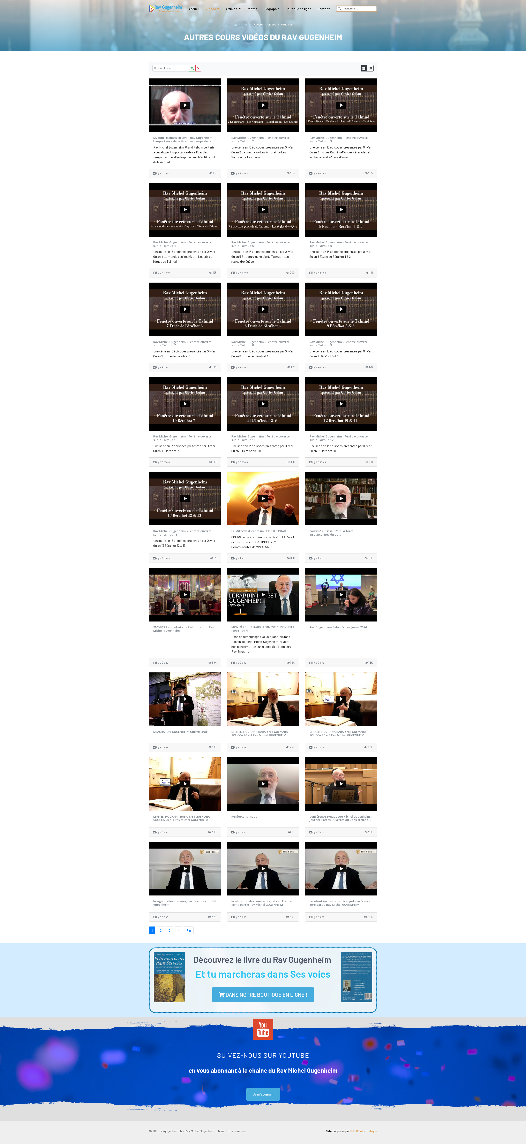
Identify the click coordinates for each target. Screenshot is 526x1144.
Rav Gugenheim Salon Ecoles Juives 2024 (338, 627)
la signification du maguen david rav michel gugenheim (184, 903)
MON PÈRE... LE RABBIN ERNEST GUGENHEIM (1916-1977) (262, 629)
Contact (323, 9)
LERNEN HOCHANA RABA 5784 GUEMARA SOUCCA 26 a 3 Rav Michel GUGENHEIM (337, 733)
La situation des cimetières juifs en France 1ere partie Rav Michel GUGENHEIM (339, 903)
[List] (370, 68)
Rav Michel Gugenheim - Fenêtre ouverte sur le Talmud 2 (260, 139)
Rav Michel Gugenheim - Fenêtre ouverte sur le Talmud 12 (338, 438)
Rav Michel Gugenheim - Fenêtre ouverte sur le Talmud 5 (260, 244)
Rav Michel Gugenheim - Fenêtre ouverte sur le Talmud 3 (338, 139)
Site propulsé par (351, 1131)
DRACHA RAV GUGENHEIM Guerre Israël (180, 732)
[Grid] (364, 68)
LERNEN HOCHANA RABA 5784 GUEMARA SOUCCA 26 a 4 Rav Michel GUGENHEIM (181, 818)
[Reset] (198, 68)
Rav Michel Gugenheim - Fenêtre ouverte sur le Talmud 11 (260, 438)
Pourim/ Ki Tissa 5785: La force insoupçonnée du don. (331, 532)
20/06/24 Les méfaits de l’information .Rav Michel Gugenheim (183, 629)
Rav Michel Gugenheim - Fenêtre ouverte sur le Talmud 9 (338, 343)
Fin (189, 930)
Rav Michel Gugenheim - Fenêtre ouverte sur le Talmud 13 (182, 532)
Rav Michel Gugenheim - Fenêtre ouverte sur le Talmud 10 (182, 438)
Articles (231, 9)
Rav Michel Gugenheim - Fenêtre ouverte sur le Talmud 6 (338, 244)
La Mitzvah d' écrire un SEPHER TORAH (258, 531)
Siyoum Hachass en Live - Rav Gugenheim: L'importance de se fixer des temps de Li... (183, 139)
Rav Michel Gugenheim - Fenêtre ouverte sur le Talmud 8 (260, 343)
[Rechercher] (192, 68)
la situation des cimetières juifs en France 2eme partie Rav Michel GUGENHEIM (261, 903)
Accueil (194, 9)
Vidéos (211, 9)
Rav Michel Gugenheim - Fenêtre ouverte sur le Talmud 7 (182, 343)
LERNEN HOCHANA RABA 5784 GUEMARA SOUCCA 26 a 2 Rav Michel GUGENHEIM (259, 733)
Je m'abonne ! (263, 1094)
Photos (252, 9)
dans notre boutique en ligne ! (266, 994)
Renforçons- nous (244, 816)
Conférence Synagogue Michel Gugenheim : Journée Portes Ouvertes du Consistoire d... (340, 818)
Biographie (271, 9)
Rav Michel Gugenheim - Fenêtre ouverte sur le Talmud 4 (182, 244)
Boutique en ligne (298, 9)
